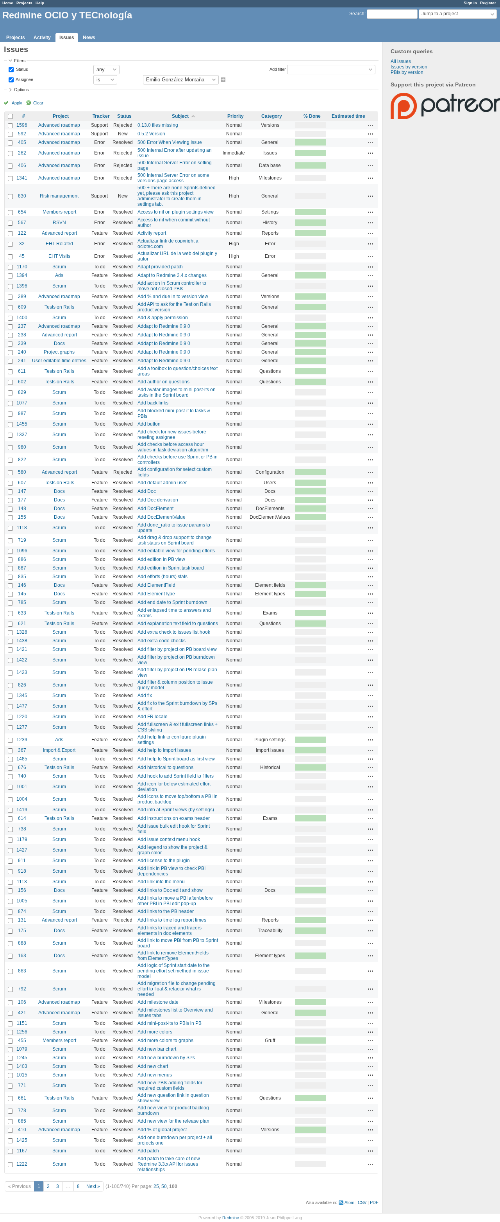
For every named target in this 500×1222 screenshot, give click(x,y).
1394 (21, 275)
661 (22, 1098)
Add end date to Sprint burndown (172, 602)
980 (22, 447)
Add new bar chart (157, 1049)
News (89, 37)
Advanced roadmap (59, 125)
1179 (22, 839)
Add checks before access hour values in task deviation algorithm (173, 447)
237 (22, 326)
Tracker (101, 116)
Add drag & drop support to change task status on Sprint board (175, 540)
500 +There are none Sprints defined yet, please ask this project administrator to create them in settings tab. (177, 196)
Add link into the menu (161, 881)
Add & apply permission (163, 317)
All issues (401, 61)
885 (22, 1121)
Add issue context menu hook (169, 839)
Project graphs (59, 352)
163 (22, 955)
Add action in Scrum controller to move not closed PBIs (172, 285)
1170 (22, 267)
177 (22, 500)
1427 (21, 850)
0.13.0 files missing (158, 125)
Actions (371, 125)
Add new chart (153, 1066)
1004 (21, 799)
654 (22, 212)
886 (22, 559)
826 (22, 685)
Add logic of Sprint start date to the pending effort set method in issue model (174, 971)
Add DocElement (155, 508)
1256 (21, 1032)
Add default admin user (162, 482)
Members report (59, 212)
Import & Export (59, 750)
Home (7, 3)
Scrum (59, 267)
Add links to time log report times (172, 920)
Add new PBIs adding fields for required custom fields (170, 1085)
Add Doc (147, 491)
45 (22, 256)
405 (22, 142)
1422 (21, 660)
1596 (21, 125)
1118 (22, 527)
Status (21, 68)
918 (22, 871)
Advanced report (59, 233)
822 (22, 459)
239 (22, 343)
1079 (21, 1049)
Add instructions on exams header (174, 818)
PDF (374, 1202)
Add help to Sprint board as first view (176, 759)
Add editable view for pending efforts (176, 550)
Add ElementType (156, 594)
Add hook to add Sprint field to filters (176, 776)
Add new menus (155, 1075)
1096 (21, 550)
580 (22, 472)
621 (22, 623)
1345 (21, 695)
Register (488, 3)
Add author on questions (163, 382)
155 (22, 517)
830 (22, 196)
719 (22, 540)
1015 (21, 1075)
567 (22, 222)
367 (22, 750)
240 (22, 352)
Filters (20, 60)
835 (22, 576)
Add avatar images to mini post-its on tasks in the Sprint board (177, 392)
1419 (21, 809)
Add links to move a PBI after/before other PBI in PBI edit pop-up (175, 900)
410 (22, 1129)
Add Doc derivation (158, 500)
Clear (38, 103)
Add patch (148, 1151)
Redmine (230, 1217)
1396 (21, 286)
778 (22, 1110)
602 (22, 382)
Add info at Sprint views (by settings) (176, 809)
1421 (21, 649)
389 (22, 296)
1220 (21, 716)
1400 (21, 317)
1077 (21, 403)
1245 (21, 1057)
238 (22, 335)
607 (22, 482)
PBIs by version (407, 72)
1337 (21, 434)
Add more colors (155, 1032)
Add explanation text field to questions (178, 623)
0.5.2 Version (151, 134)
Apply (17, 103)
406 (22, 165)
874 (22, 911)
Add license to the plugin (164, 860)
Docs (59, 343)
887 (22, 568)
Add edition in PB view (161, 559)
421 (22, 1012)
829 (22, 392)
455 (22, 1040)
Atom (349, 1202)
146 (22, 585)
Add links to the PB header (166, 911)
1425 (21, 1140)
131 (22, 920)
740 (22, 776)
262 (22, 153)
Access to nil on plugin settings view (176, 212)
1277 (21, 727)
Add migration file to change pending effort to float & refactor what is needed (177, 989)
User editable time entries (59, 360)
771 (22, 1085)
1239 (21, 739)
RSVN (59, 222)
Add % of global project (162, 1129)
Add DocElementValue (162, 517)
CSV (362, 1202)
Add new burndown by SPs (166, 1057)
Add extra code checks (162, 640)
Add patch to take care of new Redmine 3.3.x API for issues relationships (169, 1164)
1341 (21, 178)
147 (22, 491)
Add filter (278, 68)
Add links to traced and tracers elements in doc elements (170, 930)
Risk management (59, 196)
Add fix (145, 695)
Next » (93, 1186)
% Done (312, 116)
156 (22, 890)
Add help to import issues (164, 750)
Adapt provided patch (160, 267)
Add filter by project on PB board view (177, 649)
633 (22, 613)
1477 (21, 706)
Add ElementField (156, 585)
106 (22, 1002)
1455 (21, 424)
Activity (42, 37)
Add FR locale (153, 716)
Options (21, 89)
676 (22, 767)
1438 (21, 640)
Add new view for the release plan (173, 1121)
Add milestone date (158, 1002)
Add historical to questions (165, 767)
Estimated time (348, 116)
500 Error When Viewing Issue (170, 142)
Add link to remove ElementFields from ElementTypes (173, 955)
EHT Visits (59, 256)
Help (40, 3)
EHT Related (59, 243)
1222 (21, 1164)
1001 (21, 786)
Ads (59, 275)
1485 (21, 759)
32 (22, 243)
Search (356, 13)
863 (22, 971)
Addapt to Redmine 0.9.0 (164, 326)
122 (22, 233)
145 (22, 594)
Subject (180, 116)
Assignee (24, 79)
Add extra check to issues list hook (174, 632)
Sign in (470, 3)
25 (156, 1186)
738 (22, 829)
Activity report (152, 233)
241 (22, 360)
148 (22, 508)
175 (22, 930)
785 (22, 602)
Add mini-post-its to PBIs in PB (170, 1023)
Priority (235, 116)
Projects (24, 3)
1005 (21, 901)
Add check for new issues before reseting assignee (172, 434)
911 (22, 860)
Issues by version (409, 67)
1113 (22, 881)
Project (61, 116)
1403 (21, 1066)
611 (22, 371)
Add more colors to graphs (165, 1040)
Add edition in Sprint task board (171, 568)
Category (271, 116)
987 (22, 413)
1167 (22, 1151)
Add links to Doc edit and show (170, 890)
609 (22, 307)
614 (22, 818)
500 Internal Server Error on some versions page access (173, 178)
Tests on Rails (59, 307)
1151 (22, 1023)
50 (164, 1186)
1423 (21, 672)
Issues (66, 37)
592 (22, 134)
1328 (21, 632)
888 (22, 943)
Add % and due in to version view (173, 296)
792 (22, 989)
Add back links (153, 403)
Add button (149, 424)
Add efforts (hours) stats (163, 576)
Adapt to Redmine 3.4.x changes (172, 275)
